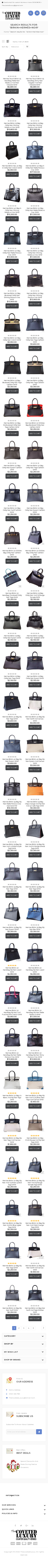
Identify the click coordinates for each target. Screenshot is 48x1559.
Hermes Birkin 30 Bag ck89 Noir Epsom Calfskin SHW (12, 468)
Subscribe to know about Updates (20, 1424)
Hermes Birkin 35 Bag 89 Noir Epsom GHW (12, 928)
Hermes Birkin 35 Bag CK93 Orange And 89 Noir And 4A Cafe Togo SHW (35, 804)
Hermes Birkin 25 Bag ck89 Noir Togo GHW (12, 677)
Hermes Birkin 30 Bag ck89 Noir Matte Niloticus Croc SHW (35, 210)
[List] (8, 41)
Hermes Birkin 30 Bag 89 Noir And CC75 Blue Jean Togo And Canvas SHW (35, 1098)
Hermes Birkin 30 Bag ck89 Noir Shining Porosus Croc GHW (35, 295)
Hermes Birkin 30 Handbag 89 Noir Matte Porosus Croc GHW (12, 1055)
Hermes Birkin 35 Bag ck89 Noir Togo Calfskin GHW (35, 382)
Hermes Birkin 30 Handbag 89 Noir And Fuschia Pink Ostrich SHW (12, 1012)
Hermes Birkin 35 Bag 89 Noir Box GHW (35, 928)
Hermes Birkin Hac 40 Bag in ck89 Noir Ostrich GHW (12, 167)
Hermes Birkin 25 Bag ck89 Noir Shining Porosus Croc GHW (35, 125)
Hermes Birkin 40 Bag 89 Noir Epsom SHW (12, 760)
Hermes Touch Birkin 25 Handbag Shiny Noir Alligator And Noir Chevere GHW (35, 82)
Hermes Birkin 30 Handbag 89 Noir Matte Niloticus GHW (35, 1012)
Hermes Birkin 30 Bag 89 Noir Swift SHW (12, 1309)
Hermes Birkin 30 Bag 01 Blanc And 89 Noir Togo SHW (12, 1098)
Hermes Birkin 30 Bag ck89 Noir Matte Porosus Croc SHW (12, 253)
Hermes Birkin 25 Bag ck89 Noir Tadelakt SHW (35, 637)
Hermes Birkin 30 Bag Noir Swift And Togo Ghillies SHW (35, 1310)
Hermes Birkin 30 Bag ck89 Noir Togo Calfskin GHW (35, 468)
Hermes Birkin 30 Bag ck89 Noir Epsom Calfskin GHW (35, 510)
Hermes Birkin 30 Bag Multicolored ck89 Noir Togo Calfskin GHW (12, 425)
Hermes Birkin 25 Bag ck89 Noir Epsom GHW (35, 677)
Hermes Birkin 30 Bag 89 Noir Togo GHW (12, 1267)
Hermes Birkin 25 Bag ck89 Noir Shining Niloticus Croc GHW (12, 125)
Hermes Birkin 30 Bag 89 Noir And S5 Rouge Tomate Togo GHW (35, 1183)
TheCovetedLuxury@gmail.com (22, 1398)
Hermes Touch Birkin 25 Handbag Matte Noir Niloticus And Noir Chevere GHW (12, 82)
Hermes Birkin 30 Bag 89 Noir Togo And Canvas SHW (12, 1140)
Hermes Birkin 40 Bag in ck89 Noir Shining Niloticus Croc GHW (12, 210)
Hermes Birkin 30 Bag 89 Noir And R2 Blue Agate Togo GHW (12, 1225)
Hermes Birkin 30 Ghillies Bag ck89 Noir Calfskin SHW (35, 553)
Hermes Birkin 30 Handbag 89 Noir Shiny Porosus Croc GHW (35, 1055)
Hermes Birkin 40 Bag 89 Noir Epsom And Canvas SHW (35, 761)
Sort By (5, 47)
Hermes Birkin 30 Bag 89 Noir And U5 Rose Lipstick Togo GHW (12, 1183)
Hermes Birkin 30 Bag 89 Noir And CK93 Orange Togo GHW (35, 1225)
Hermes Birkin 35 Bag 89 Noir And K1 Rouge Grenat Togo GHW (35, 846)
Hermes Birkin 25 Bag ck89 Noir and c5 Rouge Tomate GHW (34, 595)
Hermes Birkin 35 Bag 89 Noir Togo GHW (35, 888)
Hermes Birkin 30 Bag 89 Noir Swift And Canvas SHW (35, 1268)
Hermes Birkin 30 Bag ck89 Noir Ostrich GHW (12, 339)
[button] (10, 62)
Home (6, 32)
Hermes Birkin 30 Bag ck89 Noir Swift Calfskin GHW (12, 510)
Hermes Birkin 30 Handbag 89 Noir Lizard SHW (12, 970)
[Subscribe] (39, 1431)
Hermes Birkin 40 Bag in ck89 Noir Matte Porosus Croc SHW (35, 168)
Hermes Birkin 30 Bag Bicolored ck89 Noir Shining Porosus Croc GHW (12, 296)
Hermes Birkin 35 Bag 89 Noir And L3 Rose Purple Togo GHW (12, 846)
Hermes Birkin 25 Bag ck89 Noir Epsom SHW (12, 637)
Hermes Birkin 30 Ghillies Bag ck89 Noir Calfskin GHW (12, 553)
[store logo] (11, 16)
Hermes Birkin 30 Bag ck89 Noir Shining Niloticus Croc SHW (35, 253)
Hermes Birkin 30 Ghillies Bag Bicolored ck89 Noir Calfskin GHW (35, 425)
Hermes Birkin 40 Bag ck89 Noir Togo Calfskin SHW (35, 340)
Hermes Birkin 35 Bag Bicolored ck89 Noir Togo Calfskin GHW (12, 382)
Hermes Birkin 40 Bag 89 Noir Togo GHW (12, 718)
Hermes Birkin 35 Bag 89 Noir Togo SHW (12, 888)
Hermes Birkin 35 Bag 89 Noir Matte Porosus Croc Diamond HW (12, 804)
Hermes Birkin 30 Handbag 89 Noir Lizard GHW (35, 970)
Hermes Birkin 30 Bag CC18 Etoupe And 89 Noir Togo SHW (35, 1140)
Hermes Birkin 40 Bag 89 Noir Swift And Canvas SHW (35, 719)
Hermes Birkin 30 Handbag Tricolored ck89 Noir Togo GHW (12, 595)
